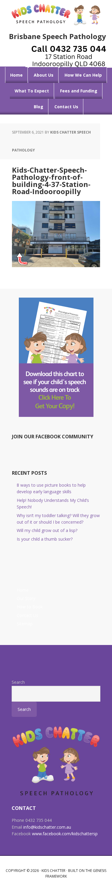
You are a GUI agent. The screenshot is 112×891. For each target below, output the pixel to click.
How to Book (30, 607)
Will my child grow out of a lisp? (47, 530)
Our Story (26, 598)
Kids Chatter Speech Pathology (56, 14)
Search (18, 682)
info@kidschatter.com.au (47, 827)
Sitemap (25, 624)
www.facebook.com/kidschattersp (65, 833)
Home (23, 590)
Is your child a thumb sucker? (45, 539)
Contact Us (27, 615)
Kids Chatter (53, 870)
